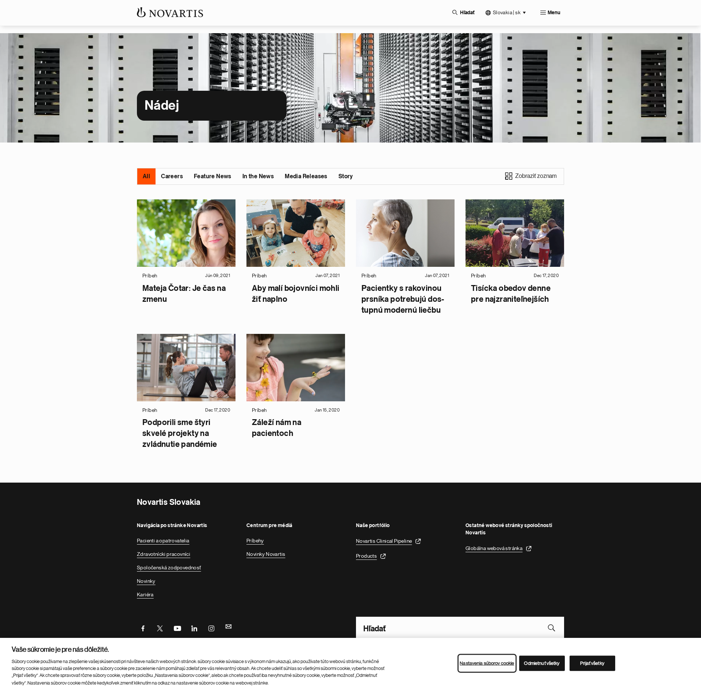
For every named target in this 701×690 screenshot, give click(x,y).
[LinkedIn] (194, 628)
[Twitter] (160, 628)
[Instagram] (211, 628)
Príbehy (255, 540)
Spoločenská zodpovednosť (169, 567)
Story (345, 176)
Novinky (146, 581)
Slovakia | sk (507, 12)
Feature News (212, 176)
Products (366, 555)
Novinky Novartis (265, 554)
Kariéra (145, 594)
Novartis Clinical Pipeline (384, 540)
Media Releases (306, 176)
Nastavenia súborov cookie (487, 663)
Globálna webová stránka (494, 548)
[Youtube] (177, 628)
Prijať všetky (592, 663)
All (146, 176)
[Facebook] (143, 628)
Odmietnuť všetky (541, 663)
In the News (258, 176)
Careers (172, 176)
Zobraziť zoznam (536, 176)
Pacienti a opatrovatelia (163, 540)
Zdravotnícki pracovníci (163, 554)
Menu (554, 12)
